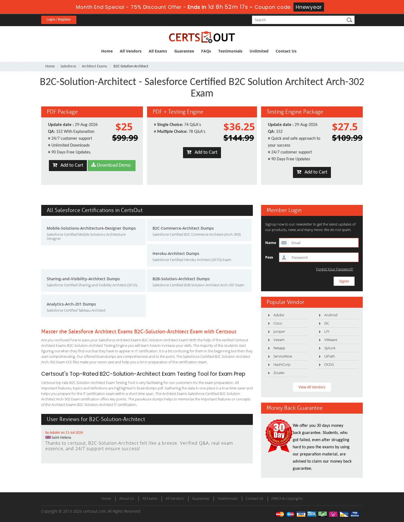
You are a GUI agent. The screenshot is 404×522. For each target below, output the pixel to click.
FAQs (206, 51)
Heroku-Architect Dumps (176, 253)
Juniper (279, 331)
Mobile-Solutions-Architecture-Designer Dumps (91, 228)
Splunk (329, 347)
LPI (326, 331)
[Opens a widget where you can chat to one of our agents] (366, 490)
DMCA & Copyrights (287, 498)
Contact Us (286, 51)
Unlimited (259, 51)
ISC (326, 323)
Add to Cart (70, 165)
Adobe (278, 314)
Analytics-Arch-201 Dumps (71, 304)
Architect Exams (94, 66)
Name (270, 242)
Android (330, 314)
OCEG (329, 364)
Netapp (279, 347)
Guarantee (184, 51)
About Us (126, 498)
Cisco (277, 323)
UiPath (329, 356)
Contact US (254, 498)
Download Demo (113, 165)
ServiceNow (282, 356)
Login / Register (59, 20)
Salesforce (68, 66)
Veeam (278, 339)
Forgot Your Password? (334, 269)
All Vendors (131, 51)
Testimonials (230, 51)
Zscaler (279, 372)
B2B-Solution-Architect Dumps (181, 278)
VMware (330, 339)
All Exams (158, 51)
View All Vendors (311, 386)
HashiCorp (281, 364)
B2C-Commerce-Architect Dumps (183, 228)
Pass (269, 257)
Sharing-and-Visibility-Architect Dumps (83, 278)
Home (107, 51)
